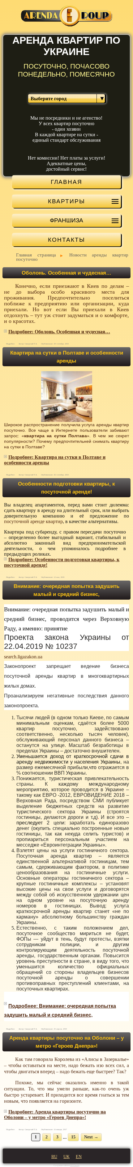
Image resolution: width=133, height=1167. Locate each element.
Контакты (66, 239)
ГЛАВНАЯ (66, 181)
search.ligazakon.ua (23, 656)
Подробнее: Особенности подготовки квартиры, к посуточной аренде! (61, 562)
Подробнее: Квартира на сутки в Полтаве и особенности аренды (54, 459)
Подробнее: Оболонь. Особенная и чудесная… (59, 331)
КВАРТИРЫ (66, 201)
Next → (91, 1137)
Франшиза (66, 220)
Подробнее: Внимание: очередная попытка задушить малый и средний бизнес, (60, 1010)
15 (73, 1137)
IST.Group (74, 1165)
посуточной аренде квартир (33, 521)
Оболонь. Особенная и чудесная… (66, 273)
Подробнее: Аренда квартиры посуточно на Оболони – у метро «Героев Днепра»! (55, 1114)
